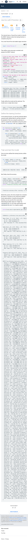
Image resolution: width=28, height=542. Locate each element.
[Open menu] (2, 1)
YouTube (3, 533)
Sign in (24, 1)
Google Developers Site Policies (15, 520)
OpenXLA (3, 10)
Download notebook (18, 28)
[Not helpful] (12, 14)
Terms (2, 539)
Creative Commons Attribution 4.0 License (17, 517)
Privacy (7, 539)
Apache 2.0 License (22, 518)
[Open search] (17, 2)
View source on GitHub (23, 30)
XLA (2, 6)
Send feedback (6, 16)
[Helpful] (10, 14)
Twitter (2, 530)
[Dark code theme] (24, 44)
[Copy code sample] (26, 44)
